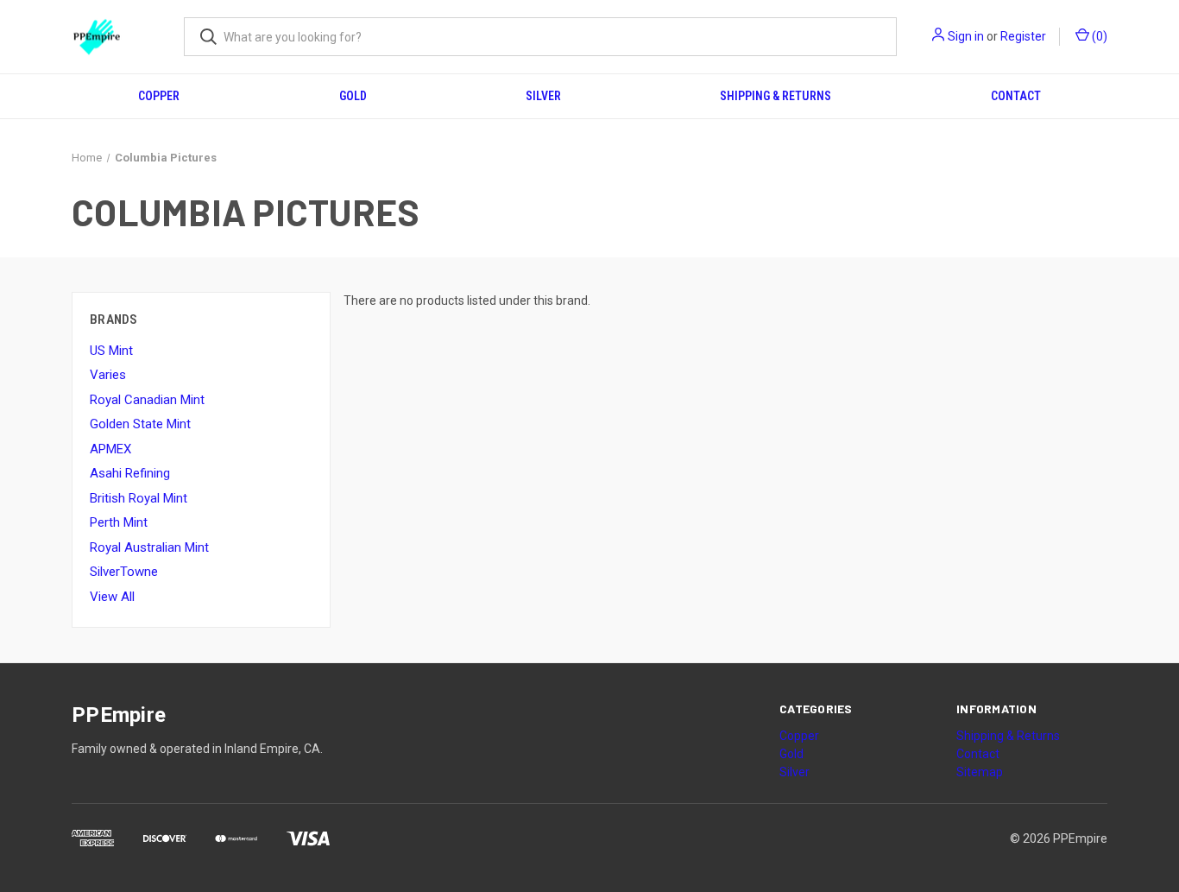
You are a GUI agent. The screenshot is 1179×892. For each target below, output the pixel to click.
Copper (159, 96)
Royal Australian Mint (149, 547)
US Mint (111, 350)
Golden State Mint (140, 424)
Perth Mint (119, 522)
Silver (543, 96)
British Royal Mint (138, 498)
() (1098, 36)
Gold (353, 96)
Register (1023, 36)
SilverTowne (124, 571)
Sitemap (979, 772)
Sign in (966, 36)
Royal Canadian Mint (147, 400)
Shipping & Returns (775, 96)
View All (112, 596)
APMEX (110, 449)
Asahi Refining (130, 473)
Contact (1016, 96)
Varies (108, 375)
